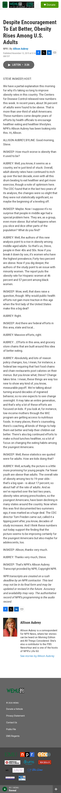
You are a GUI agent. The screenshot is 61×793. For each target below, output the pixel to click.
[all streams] (57, 789)
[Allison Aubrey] (10, 627)
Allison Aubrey (20, 48)
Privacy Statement (15, 716)
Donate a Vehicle (14, 709)
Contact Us (11, 722)
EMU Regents (13, 736)
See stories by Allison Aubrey (37, 656)
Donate (51, 4)
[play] (5, 789)
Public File (11, 729)
